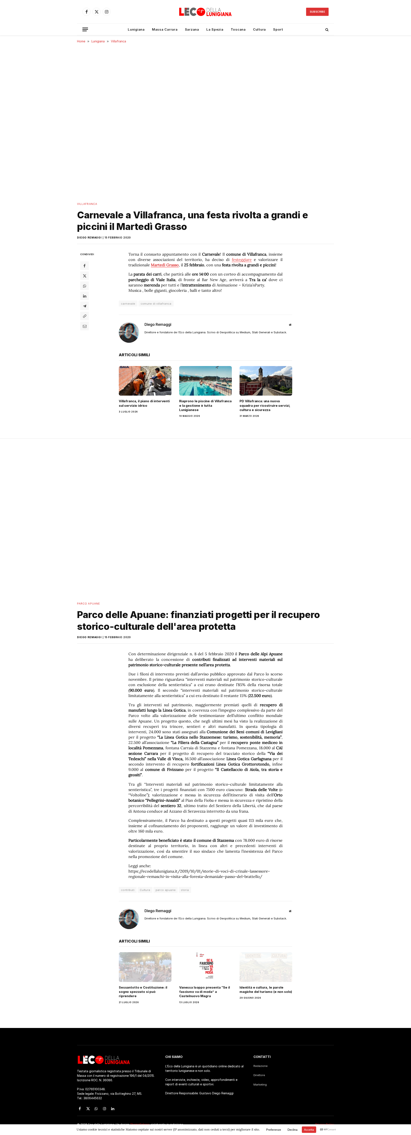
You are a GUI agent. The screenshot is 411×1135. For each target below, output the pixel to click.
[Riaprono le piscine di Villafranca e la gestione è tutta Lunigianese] (205, 381)
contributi (127, 890)
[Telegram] (84, 306)
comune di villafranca (156, 303)
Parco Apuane (88, 603)
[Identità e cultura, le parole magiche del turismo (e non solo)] (266, 967)
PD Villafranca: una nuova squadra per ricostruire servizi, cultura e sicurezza (265, 405)
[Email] (84, 326)
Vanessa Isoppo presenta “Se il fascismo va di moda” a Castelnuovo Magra (204, 991)
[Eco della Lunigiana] (205, 12)
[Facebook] (84, 265)
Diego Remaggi (89, 237)
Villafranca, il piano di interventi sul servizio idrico (144, 403)
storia (185, 890)
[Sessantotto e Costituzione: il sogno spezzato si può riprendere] (145, 967)
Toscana (238, 29)
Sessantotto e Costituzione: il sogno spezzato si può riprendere (143, 991)
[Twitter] (84, 275)
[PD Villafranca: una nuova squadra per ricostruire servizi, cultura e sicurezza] (266, 381)
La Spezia (214, 29)
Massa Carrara (165, 29)
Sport (278, 29)
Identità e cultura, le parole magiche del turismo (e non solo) (266, 989)
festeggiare (242, 259)
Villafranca (87, 204)
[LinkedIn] (84, 296)
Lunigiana (136, 29)
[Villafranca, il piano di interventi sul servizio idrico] (145, 381)
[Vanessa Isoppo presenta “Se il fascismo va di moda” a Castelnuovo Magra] (205, 967)
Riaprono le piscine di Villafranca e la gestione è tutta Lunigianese (205, 405)
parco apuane (166, 890)
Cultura (259, 29)
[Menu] (85, 29)
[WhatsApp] (84, 286)
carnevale (128, 303)
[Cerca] (327, 29)
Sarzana (192, 29)
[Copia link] (84, 316)
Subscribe (317, 11)
